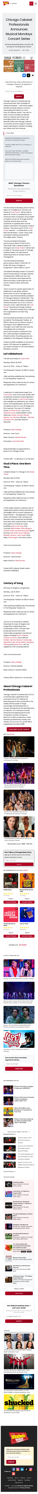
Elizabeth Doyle (9, 413)
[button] (31, 4)
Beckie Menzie (20, 437)
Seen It (11, 899)
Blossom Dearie (22, 640)
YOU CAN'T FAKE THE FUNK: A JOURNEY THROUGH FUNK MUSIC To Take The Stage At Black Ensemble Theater (19, 153)
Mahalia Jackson (10, 535)
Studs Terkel (20, 248)
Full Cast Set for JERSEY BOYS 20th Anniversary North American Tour (17, 1371)
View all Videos (9, 1171)
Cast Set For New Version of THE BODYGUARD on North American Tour (17, 1391)
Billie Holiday (15, 528)
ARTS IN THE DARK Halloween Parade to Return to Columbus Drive (17, 160)
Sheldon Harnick (10, 640)
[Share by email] (32, 75)
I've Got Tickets (11, 902)
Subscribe (19, 1069)
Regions (20, 1480)
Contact (22, 1478)
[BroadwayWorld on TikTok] (26, 1469)
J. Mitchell (30, 417)
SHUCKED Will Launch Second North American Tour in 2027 (17, 1412)
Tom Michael (14, 417)
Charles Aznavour (10, 638)
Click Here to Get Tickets (19, 729)
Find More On (18, 945)
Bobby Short (18, 644)
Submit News (12, 1480)
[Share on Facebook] (24, 75)
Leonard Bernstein (22, 531)
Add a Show (19, 1293)
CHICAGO (14, 3)
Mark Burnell (20, 560)
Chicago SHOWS (9, 1177)
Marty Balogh (16, 429)
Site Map (27, 1480)
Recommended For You (11, 1080)
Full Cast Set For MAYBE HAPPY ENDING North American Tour (18, 1351)
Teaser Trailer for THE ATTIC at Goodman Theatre (24, 1140)
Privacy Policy (25, 1488)
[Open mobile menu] (36, 4)
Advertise (10, 1478)
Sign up (19, 1321)
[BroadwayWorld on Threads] (30, 1469)
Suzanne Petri (9, 420)
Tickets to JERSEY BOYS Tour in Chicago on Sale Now (18, 145)
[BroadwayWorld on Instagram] (18, 1469)
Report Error (19, 1483)
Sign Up (19, 96)
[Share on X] (28, 75)
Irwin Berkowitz (18, 441)
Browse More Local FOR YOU (20, 844)
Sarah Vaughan (22, 635)
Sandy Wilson (21, 642)
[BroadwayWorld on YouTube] (13, 1473)
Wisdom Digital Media (25, 1486)
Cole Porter (15, 212)
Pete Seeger (13, 537)
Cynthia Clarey (14, 410)
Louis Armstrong (17, 526)
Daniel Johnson (17, 415)
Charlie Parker (9, 531)
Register (21, 3)
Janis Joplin (21, 535)
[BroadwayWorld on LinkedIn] (22, 1469)
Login (26, 3)
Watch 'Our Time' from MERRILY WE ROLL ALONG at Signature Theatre (26, 1164)
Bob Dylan (14, 533)
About (16, 1478)
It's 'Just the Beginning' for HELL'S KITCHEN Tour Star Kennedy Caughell (26, 1156)
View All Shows (19, 1289)
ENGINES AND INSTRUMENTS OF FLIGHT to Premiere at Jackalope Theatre (17, 139)
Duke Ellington (26, 528)
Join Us (29, 1478)
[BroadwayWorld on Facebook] (13, 1469)
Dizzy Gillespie (24, 533)
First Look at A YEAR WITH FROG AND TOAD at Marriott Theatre (25, 1148)
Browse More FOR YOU (18, 1132)
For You (11, 734)
